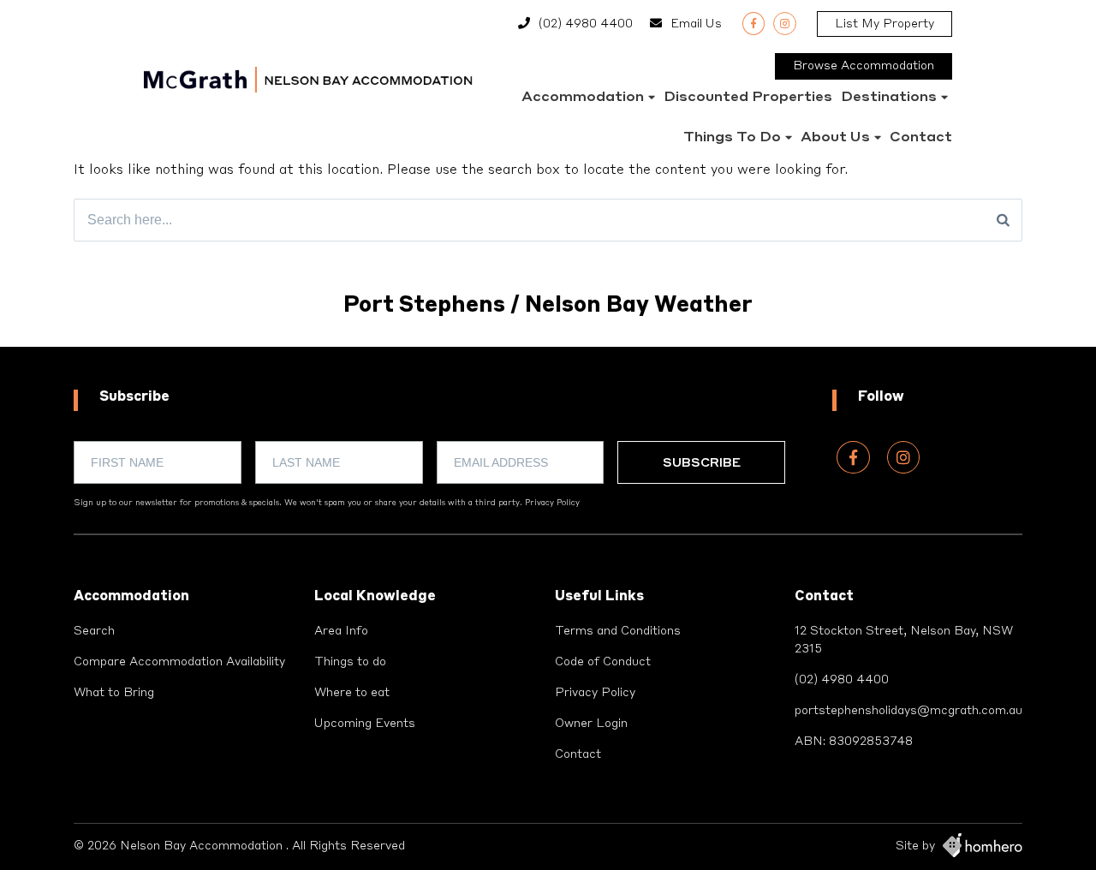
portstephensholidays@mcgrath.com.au (908, 711)
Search (94, 631)
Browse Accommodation (863, 66)
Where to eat (352, 693)
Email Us (696, 24)
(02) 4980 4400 (586, 24)
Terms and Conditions (618, 631)
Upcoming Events (364, 724)
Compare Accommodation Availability (179, 662)
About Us (835, 138)
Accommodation (582, 97)
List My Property (884, 24)
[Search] (1003, 220)
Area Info (341, 631)
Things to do (732, 138)
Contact (921, 138)
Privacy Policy (552, 503)
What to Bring (114, 693)
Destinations (889, 97)
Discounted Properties (748, 97)
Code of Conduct (603, 662)
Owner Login (591, 724)
